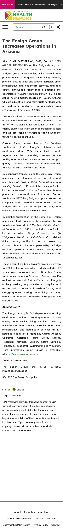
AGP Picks (8, 4)
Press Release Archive (36, 512)
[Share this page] (59, 27)
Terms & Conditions (45, 518)
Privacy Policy (40, 524)
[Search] (43, 27)
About (17, 512)
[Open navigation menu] (5, 27)
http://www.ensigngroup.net (21, 354)
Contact (55, 524)
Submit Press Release (19, 518)
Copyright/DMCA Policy (16, 524)
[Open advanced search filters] (50, 27)
